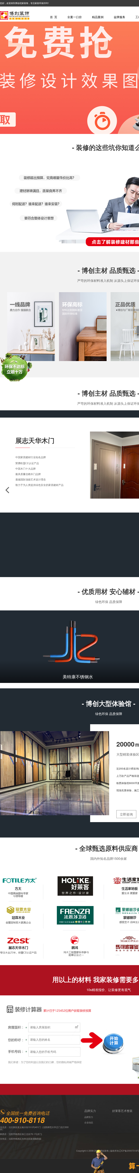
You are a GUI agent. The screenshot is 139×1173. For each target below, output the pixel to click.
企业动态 (88, 1122)
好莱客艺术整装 (122, 1110)
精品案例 (98, 17)
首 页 (53, 17)
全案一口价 (74, 17)
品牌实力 (90, 1110)
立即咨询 (126, 814)
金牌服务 (119, 17)
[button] (7, 490)
